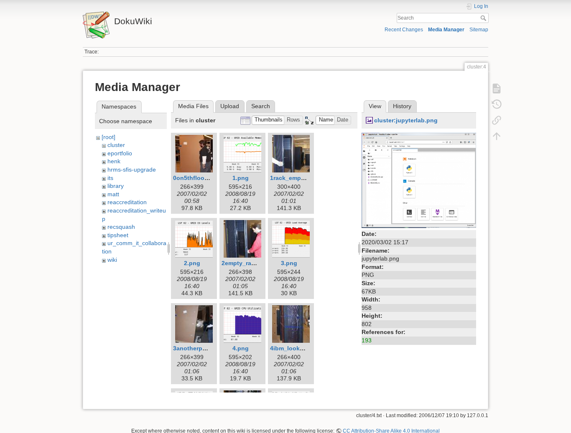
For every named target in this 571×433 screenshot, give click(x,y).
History (402, 106)
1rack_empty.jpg (293, 178)
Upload (229, 106)
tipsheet (117, 235)
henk (113, 161)
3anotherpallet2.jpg (201, 348)
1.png (240, 178)
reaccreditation (127, 202)
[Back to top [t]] (496, 136)
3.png (289, 263)
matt (113, 194)
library (115, 185)
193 (367, 340)
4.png (240, 348)
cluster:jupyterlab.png (406, 120)
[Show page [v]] (496, 88)
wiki (112, 259)
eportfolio (119, 153)
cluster (116, 145)
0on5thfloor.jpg (195, 178)
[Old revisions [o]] (496, 104)
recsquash (121, 226)
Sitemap (478, 30)
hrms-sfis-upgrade (131, 169)
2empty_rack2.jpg (247, 263)
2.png (192, 263)
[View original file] (419, 180)
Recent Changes (404, 30)
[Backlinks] (496, 120)
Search (484, 18)
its (110, 178)
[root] (108, 137)
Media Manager (446, 30)
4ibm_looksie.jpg (294, 348)
